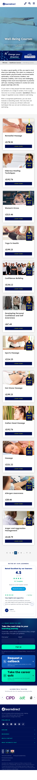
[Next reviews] (32, 603)
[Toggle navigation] (34, 3)
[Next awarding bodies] (34, 697)
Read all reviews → (18, 589)
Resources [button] (5, 734)
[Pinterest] (19, 724)
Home (5, 62)
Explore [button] (4, 729)
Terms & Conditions (6, 755)
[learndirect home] (11, 709)
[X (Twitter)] (7, 724)
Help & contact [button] (7, 738)
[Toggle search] (29, 3)
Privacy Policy (22, 651)
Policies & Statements (7, 757)
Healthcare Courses (15, 62)
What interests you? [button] (9, 742)
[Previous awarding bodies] (2, 697)
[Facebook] (11, 724)
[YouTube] (3, 724)
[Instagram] (15, 724)
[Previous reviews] (5, 603)
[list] (18, 698)
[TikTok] (23, 724)
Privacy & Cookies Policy (19, 755)
